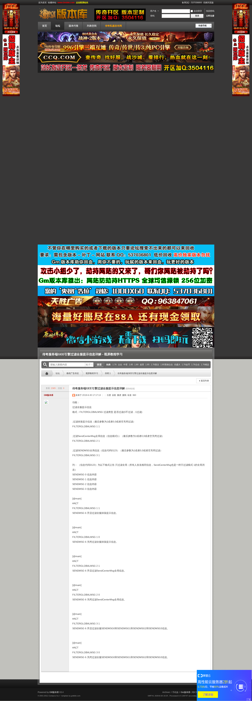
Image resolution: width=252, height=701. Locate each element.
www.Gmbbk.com (66, 2)
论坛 (57, 25)
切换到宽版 (208, 2)
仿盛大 (177, 364)
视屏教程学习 (92, 373)
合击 (120, 364)
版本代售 (73, 25)
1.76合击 (195, 364)
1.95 (147, 364)
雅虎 (119, 395)
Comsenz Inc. (54, 696)
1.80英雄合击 (166, 364)
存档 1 (108, 373)
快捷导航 (203, 25)
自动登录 (198, 11)
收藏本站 (52, 2)
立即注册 (210, 16)
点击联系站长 (82, 2)
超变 (142, 364)
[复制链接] (130, 388)
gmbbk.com (75, 696)
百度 (108, 395)
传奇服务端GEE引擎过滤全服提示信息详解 (137, 373)
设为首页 (42, 2)
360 (134, 395)
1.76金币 (186, 364)
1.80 (136, 364)
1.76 (114, 364)
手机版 (175, 692)
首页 (44, 25)
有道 (129, 395)
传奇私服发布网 (113, 25)
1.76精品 (205, 364)
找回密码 (210, 11)
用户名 (153, 11)
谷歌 (113, 395)
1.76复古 (155, 364)
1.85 (131, 364)
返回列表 (205, 381)
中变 (125, 364)
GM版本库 (48, 395)
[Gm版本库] (65, 19)
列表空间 (92, 25)
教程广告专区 (73, 373)
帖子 (88, 364)
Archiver (166, 692)
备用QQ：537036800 (192, 2)
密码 (152, 16)
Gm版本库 (47, 373)
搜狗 (124, 395)
